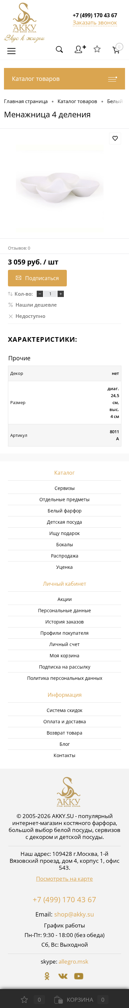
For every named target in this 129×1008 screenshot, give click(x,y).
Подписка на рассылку (64, 667)
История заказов (64, 622)
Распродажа (64, 556)
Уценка (64, 567)
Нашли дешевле (36, 304)
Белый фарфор (65, 510)
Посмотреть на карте (64, 878)
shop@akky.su (74, 914)
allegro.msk (73, 961)
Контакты (64, 755)
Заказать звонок (95, 22)
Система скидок (64, 710)
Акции (65, 599)
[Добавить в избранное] (115, 139)
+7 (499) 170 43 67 (64, 899)
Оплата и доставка (64, 721)
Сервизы (65, 488)
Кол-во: (24, 293)
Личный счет (64, 644)
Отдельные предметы (64, 499)
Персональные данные (64, 610)
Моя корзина (64, 655)
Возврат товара (64, 733)
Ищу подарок (64, 533)
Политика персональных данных (64, 678)
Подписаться (42, 278)
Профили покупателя (64, 633)
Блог (65, 744)
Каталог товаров (36, 79)
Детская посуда (64, 522)
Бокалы (64, 544)
